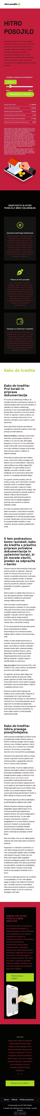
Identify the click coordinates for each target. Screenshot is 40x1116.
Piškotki (14, 1099)
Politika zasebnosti (27, 1099)
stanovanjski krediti (21, 778)
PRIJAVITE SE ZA (20, 94)
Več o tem (22, 1113)
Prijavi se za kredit (17, 977)
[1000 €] (10, 86)
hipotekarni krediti (19, 443)
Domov (6, 1099)
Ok (16, 1113)
